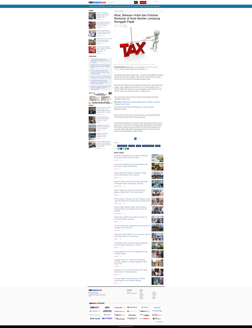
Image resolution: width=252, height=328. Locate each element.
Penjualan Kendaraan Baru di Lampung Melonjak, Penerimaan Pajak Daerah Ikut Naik (131, 157)
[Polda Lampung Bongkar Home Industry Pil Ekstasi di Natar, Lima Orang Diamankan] (92, 49)
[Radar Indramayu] (145, 307)
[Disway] (95, 307)
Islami (118, 6)
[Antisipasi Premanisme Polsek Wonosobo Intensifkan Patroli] (92, 136)
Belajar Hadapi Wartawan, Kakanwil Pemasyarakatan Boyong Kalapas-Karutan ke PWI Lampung (103, 144)
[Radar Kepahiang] (145, 315)
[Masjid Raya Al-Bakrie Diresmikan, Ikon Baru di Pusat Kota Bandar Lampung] (157, 219)
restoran (147, 67)
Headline (92, 6)
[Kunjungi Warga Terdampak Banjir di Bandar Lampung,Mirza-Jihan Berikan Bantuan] (157, 281)
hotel (136, 67)
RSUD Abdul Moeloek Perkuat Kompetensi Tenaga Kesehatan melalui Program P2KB (98, 82)
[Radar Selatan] (157, 318)
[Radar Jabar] (132, 315)
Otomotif (111, 6)
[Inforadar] (120, 311)
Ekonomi (136, 6)
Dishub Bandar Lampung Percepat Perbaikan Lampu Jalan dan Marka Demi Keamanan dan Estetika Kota (132, 200)
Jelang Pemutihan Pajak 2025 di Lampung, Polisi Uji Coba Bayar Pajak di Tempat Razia (132, 235)
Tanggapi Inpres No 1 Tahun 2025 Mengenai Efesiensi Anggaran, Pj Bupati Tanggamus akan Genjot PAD (130, 262)
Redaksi (128, 292)
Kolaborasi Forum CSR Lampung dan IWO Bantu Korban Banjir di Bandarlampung (131, 271)
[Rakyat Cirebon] (157, 307)
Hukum (151, 6)
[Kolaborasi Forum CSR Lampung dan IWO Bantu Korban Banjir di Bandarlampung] (157, 272)
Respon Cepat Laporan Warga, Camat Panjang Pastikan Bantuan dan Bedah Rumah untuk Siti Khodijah (130, 209)
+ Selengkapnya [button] (159, 321)
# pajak (157, 146)
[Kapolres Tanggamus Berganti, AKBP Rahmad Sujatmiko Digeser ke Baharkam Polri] (92, 15)
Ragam (148, 6)
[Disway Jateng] (145, 311)
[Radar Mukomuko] (95, 318)
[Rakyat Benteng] (145, 318)
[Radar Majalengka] (107, 315)
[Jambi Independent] (95, 311)
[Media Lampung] (132, 307)
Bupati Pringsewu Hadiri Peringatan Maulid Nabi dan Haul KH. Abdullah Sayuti (103, 32)
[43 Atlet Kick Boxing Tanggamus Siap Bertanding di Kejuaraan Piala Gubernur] (157, 228)
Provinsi (96, 6)
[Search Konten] (136, 2)
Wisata (124, 6)
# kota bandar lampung (148, 146)
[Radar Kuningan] (95, 315)
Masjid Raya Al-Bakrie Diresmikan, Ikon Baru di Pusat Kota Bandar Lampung (130, 218)
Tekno (114, 6)
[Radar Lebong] (120, 318)
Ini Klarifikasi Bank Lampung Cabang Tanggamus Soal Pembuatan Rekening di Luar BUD (131, 244)
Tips (121, 6)
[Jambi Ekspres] (107, 311)
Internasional (102, 6)
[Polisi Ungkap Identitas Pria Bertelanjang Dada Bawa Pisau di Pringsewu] (92, 25)
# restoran (131, 146)
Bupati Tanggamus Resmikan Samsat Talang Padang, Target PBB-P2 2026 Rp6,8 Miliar (129, 191)
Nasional (128, 6)
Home (116, 11)
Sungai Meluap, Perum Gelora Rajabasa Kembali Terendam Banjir (131, 253)
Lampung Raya (156, 6)
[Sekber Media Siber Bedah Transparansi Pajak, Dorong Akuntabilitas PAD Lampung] (157, 175)
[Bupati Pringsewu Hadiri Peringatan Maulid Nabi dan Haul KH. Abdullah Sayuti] (92, 33)
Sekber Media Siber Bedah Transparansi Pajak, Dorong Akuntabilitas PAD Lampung (130, 174)
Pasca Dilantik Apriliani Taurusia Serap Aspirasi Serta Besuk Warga (102, 118)
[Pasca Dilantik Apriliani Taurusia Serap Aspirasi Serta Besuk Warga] (92, 120)
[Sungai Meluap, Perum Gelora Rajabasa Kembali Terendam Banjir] (157, 254)
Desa (145, 6)
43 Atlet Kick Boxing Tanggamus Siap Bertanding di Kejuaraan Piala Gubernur (132, 227)
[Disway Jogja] (120, 315)
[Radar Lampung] (132, 311)
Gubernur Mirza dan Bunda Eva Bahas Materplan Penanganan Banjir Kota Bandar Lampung (131, 183)
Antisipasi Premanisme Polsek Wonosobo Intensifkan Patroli (102, 135)
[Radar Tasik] (120, 307)
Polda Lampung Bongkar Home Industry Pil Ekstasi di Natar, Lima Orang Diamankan (103, 49)
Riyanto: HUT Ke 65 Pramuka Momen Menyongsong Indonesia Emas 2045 (104, 40)
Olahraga (141, 6)
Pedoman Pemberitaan (132, 293)
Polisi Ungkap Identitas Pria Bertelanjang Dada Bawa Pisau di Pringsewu (103, 23)
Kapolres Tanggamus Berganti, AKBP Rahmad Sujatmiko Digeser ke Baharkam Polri (102, 15)
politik (132, 6)
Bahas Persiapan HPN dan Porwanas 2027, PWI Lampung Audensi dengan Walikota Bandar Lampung (103, 110)
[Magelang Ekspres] (157, 311)
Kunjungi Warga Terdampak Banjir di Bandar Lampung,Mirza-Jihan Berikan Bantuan (129, 280)
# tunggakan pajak (122, 146)
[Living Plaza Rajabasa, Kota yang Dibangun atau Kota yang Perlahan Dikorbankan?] (157, 167)
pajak (145, 69)
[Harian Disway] (107, 307)
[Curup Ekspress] (157, 315)
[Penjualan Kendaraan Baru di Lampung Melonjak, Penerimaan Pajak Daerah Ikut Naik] (157, 158)
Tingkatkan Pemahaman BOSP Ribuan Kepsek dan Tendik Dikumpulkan (103, 126)
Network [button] (143, 2)
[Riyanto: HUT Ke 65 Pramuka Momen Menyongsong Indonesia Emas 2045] (92, 41)
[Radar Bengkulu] (107, 318)
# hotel (138, 146)
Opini (107, 6)
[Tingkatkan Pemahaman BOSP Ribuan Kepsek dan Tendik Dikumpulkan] (92, 128)
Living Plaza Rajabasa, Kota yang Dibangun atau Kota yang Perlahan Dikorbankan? (131, 165)
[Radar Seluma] (132, 318)
